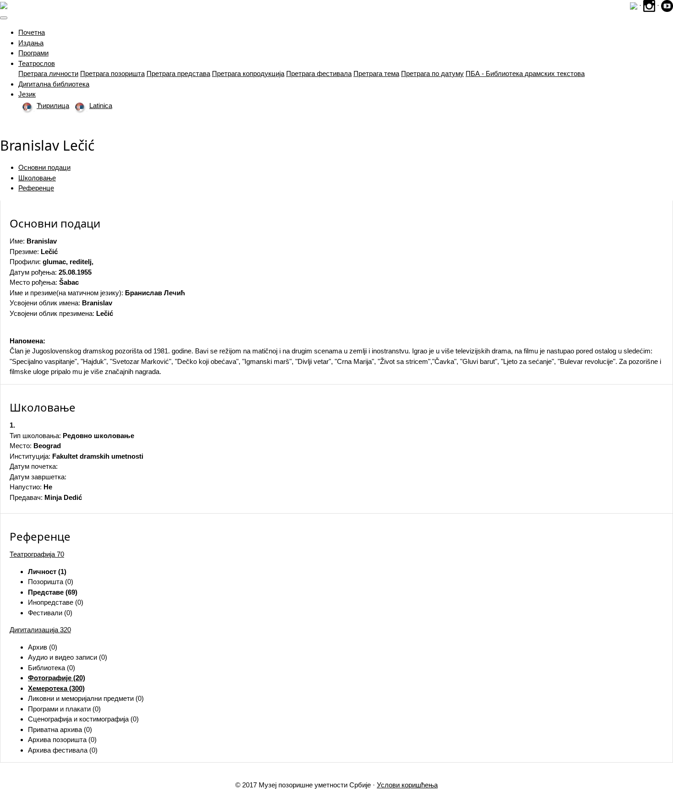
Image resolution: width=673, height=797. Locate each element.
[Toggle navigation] (3, 17)
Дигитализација (40, 630)
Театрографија (37, 554)
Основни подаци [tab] (44, 167)
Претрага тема (376, 73)
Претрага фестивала (319, 73)
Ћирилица (53, 105)
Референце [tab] (36, 188)
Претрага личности (48, 73)
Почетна (31, 32)
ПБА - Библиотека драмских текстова (525, 73)
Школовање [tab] (37, 178)
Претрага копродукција (248, 73)
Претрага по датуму (432, 73)
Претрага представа (178, 73)
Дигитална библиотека (53, 84)
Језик (27, 94)
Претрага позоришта (112, 73)
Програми (33, 53)
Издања (30, 43)
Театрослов (36, 63)
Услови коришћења (407, 785)
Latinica (100, 105)
